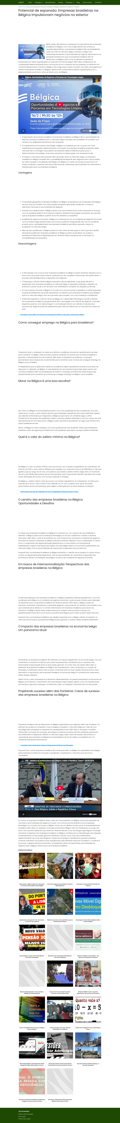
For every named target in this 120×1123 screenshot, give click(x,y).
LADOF (21, 2)
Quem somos (87, 2)
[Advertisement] (60, 30)
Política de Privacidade (25, 1114)
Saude (60, 2)
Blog (78, 2)
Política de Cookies (24, 1119)
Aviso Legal (21, 1116)
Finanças (69, 2)
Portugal (38, 2)
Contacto (98, 2)
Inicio (30, 2)
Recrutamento (50, 2)
